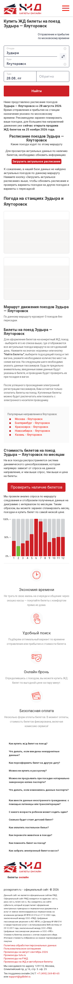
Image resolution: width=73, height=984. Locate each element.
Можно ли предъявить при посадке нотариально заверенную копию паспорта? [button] (39, 780)
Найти (36, 91)
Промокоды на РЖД (16, 958)
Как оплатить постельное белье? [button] (29, 827)
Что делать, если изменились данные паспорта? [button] (39, 790)
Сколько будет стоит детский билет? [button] (31, 819)
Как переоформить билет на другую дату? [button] (34, 762)
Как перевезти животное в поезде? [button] (30, 835)
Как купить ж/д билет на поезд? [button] (28, 743)
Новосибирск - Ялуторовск (32, 430)
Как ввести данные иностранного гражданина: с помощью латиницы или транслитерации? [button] (39, 802)
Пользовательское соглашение (22, 948)
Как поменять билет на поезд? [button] (27, 843)
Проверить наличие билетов (36, 487)
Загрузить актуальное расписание (36, 161)
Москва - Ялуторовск (29, 419)
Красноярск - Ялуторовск (31, 427)
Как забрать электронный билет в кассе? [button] (34, 850)
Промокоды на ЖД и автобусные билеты (28, 961)
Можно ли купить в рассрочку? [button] (28, 770)
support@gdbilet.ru (20, 976)
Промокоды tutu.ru (15, 955)
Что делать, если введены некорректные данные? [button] (34, 753)
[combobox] (36, 51)
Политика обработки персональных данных (30, 945)
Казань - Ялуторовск (28, 434)
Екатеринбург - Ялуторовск (32, 423)
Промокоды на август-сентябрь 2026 (26, 951)
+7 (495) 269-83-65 (48, 973)
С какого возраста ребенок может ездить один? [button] (38, 812)
